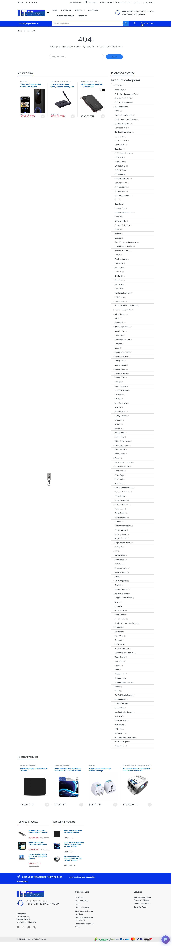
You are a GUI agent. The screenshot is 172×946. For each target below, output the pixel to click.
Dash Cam (119, 204)
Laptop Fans (119, 361)
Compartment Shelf (122, 179)
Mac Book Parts (121, 403)
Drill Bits (118, 229)
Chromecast (119, 157)
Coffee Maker (120, 174)
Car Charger (119, 136)
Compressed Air (121, 183)
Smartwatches (120, 619)
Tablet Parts (119, 661)
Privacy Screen (120, 530)
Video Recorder (121, 720)
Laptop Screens (121, 373)
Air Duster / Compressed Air (125, 94)
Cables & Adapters (122, 124)
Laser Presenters (121, 386)
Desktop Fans (120, 208)
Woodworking (120, 746)
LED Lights (119, 394)
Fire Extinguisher (121, 259)
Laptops (118, 382)
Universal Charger (121, 703)
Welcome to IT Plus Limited (27, 2)
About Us (78, 10)
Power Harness (120, 500)
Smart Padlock (120, 615)
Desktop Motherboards (123, 212)
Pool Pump (119, 483)
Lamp (117, 348)
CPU (116, 200)
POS (149, 765)
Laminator (118, 344)
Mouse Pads (32, 765)
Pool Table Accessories (123, 488)
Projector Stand (121, 538)
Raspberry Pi (119, 560)
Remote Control (120, 572)
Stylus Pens (119, 644)
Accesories (119, 85)
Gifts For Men (54, 81)
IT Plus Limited (24, 939)
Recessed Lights (121, 568)
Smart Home (119, 610)
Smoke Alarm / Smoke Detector (127, 623)
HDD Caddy (119, 297)
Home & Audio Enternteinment (126, 306)
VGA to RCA (119, 716)
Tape (117, 670)
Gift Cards (119, 276)
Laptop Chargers (121, 356)
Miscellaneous (120, 411)
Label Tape (119, 335)
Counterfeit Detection (123, 196)
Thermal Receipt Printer (124, 682)
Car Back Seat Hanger (123, 132)
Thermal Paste (120, 678)
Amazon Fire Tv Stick (123, 98)
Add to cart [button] (43, 116)
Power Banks (120, 496)
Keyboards (119, 322)
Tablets (117, 665)
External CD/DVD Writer (124, 246)
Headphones (119, 301)
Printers (118, 521)
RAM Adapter (120, 555)
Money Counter (120, 416)
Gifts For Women (65, 81)
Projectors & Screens (122, 543)
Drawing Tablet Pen (122, 225)
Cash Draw (119, 149)
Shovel (117, 602)
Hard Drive (97, 81)
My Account (150, 2)
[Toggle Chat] (165, 939)
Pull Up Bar (119, 547)
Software (118, 627)
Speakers (118, 640)
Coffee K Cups (120, 170)
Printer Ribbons (120, 517)
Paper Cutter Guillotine (123, 462)
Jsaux (117, 318)
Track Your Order (124, 2)
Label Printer (119, 331)
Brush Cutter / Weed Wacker (125, 119)
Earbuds (118, 234)
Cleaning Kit (119, 162)
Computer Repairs (141, 907)
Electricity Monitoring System (126, 242)
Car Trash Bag (120, 145)
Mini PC (118, 407)
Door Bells (23, 81)
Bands (117, 111)
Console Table (120, 191)
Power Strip (119, 509)
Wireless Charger (121, 742)
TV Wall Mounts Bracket (124, 695)
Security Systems (121, 593)
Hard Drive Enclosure (123, 293)
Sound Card (119, 636)
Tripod (117, 691)
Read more (103, 116)
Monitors (118, 420)
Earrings (118, 238)
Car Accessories (121, 128)
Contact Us (82, 16)
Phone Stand (119, 471)
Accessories (119, 90)
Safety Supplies (121, 581)
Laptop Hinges (120, 365)
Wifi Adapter (119, 733)
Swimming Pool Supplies (124, 653)
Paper (117, 458)
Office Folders (120, 449)
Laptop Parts (120, 369)
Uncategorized (120, 699)
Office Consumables (122, 441)
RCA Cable (119, 564)
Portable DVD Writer (122, 492)
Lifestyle (118, 399)
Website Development (65, 16)
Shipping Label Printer (123, 598)
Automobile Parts (121, 107)
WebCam (118, 729)
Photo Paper (119, 475)
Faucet (117, 255)
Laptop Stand (120, 377)
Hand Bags (119, 284)
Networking (119, 433)
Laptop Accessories (122, 352)
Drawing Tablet (120, 221)
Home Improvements (122, 310)
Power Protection (121, 504)
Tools (117, 687)
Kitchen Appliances (122, 327)
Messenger (92, 2)
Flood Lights (119, 267)
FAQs (77, 904)
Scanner (118, 585)
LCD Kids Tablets (121, 390)
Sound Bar (119, 632)
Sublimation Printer (122, 648)
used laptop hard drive (123, 712)
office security (120, 454)
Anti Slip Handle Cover (123, 102)
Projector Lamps (121, 534)
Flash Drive (119, 263)
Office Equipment (121, 445)
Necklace (118, 428)
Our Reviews (93, 10)
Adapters (92, 765)
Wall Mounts (119, 725)
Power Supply (120, 513)
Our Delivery (66, 10)
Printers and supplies (123, 526)
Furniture (118, 272)
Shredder (118, 606)
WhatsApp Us (77, 2)
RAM (117, 551)
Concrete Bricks (121, 187)
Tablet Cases (120, 657)
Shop (138, 2)
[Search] (126, 23)
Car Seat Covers (121, 140)
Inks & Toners (120, 314)
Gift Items (118, 280)
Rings (117, 576)
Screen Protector (121, 589)
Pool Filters (119, 479)
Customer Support (82, 908)
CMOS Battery (120, 166)
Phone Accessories (122, 466)
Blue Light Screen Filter (123, 115)
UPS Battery (119, 708)
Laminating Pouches (122, 339)
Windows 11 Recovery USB (125, 737)
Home (55, 10)
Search (114, 57)
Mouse (117, 424)
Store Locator (107, 2)
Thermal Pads (120, 674)
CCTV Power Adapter (123, 153)
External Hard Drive (86, 81)
